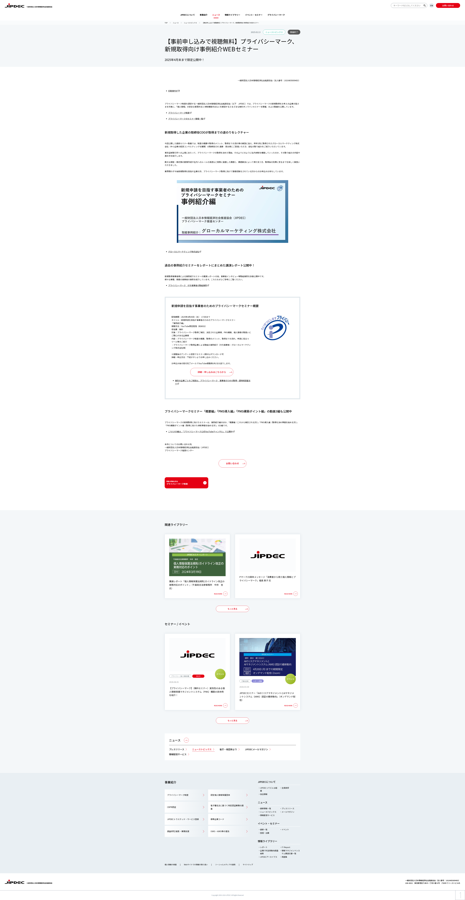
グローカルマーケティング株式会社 (183, 251)
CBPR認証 (171, 807)
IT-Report (286, 847)
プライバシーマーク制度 (179, 112)
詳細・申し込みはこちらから (212, 371)
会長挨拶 (285, 788)
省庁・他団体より (228, 749)
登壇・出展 (264, 833)
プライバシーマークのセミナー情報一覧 (185, 118)
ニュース (216, 14)
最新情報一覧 (265, 808)
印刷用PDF (173, 90)
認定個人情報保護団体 (220, 794)
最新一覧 (263, 829)
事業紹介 (203, 14)
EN (431, 5)
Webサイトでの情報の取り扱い (196, 864)
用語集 (284, 857)
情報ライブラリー (232, 14)
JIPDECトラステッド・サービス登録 (183, 819)
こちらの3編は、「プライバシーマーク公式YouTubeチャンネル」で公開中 (200, 431)
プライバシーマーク (276, 14)
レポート (263, 847)
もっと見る (232, 608)
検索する (425, 5)
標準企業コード (217, 819)
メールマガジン (288, 812)
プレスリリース (176, 749)
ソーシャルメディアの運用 (225, 864)
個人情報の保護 (171, 864)
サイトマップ (248, 864)
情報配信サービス (177, 754)
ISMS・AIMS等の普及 (220, 831)
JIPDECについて (187, 14)
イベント (285, 829)
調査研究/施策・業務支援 (178, 831)
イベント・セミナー (254, 14)
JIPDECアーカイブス (268, 857)
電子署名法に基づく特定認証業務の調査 (227, 807)
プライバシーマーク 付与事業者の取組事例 (187, 285)
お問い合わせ (448, 5)
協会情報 (263, 794)
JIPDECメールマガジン (256, 749)
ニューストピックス (202, 749)
